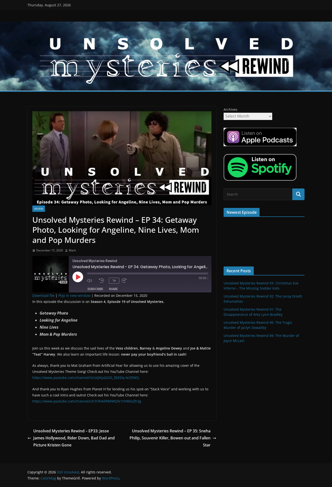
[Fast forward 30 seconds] (126, 280)
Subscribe (95, 289)
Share (113, 289)
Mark (72, 250)
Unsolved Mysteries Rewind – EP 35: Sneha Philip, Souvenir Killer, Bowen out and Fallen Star (170, 438)
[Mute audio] (92, 280)
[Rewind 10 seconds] (102, 280)
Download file (43, 295)
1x (114, 280)
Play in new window (74, 295)
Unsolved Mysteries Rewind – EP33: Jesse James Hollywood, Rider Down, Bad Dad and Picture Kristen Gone (74, 438)
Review (38, 208)
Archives (230, 109)
